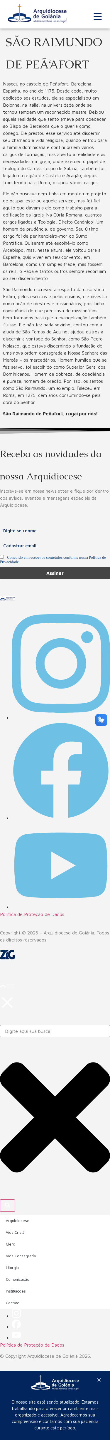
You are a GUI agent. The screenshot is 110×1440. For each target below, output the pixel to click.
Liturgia (12, 1267)
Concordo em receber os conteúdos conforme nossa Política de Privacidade (53, 559)
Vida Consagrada (21, 1255)
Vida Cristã (15, 1232)
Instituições (16, 1291)
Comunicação (17, 1279)
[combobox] (55, 1031)
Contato (12, 1302)
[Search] (7, 1205)
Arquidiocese (17, 1220)
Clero (10, 1244)
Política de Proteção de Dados (32, 914)
